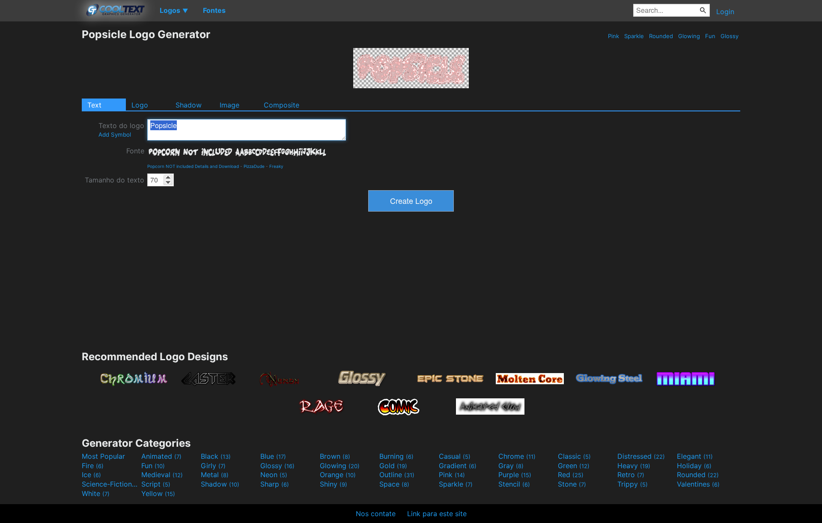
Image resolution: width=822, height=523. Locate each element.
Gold (393, 465)
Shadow (189, 105)
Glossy (729, 36)
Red (571, 474)
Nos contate (376, 513)
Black (216, 456)
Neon (273, 474)
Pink (613, 36)
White (96, 493)
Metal (215, 474)
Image (229, 105)
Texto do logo (121, 129)
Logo (139, 105)
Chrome (517, 456)
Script (155, 484)
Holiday (694, 465)
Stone (572, 484)
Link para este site (437, 513)
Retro (630, 474)
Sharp (274, 484)
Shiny (333, 484)
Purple (514, 474)
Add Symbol (114, 134)
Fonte (135, 150)
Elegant (695, 456)
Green (574, 465)
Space (394, 484)
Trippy (632, 484)
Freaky (276, 166)
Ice (91, 474)
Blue (273, 456)
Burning (396, 456)
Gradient (458, 465)
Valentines (698, 484)
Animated (161, 456)
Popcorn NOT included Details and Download (193, 166)
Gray (511, 465)
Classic (574, 456)
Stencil (514, 484)
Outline (396, 474)
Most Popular (103, 456)
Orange (338, 474)
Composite (281, 105)
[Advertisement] (40, 156)
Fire (93, 465)
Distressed (641, 456)
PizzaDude (254, 166)
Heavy (633, 465)
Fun (710, 36)
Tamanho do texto (114, 180)
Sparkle (634, 36)
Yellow (158, 493)
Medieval (162, 474)
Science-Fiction (110, 484)
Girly (213, 465)
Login (725, 11)
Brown (335, 456)
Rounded (661, 36)
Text (94, 105)
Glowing (689, 36)
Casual (455, 456)
